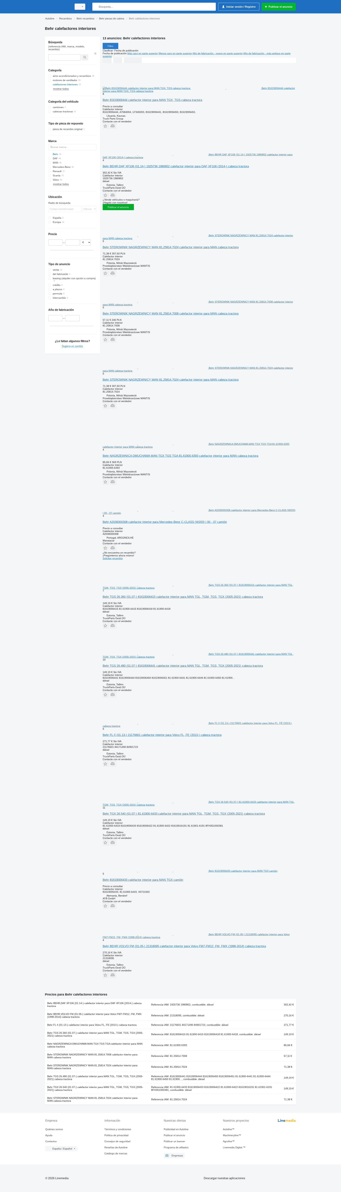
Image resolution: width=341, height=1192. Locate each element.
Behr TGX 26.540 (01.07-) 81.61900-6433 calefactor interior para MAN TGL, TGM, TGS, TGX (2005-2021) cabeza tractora (184, 813)
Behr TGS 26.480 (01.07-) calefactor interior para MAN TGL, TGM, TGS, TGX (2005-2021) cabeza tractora (95, 1078)
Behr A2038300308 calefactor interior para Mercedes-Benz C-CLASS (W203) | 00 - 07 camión (165, 522)
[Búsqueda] (96, 6)
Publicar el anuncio (118, 207)
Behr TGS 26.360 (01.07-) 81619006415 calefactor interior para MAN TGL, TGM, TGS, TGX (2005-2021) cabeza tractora (183, 596)
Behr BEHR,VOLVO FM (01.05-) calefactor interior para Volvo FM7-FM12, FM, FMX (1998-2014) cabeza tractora (94, 1015)
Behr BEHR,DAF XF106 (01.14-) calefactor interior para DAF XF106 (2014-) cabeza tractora (94, 1004)
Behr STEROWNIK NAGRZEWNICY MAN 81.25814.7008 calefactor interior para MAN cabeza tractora (171, 313)
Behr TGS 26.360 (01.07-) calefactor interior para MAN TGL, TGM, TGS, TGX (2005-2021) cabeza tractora (95, 1034)
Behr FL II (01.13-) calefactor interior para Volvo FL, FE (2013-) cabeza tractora (92, 1024)
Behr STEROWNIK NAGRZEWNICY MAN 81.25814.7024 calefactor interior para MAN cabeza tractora (171, 247)
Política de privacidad (116, 1135)
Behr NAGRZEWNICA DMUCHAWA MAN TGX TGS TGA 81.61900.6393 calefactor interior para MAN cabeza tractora (180, 455)
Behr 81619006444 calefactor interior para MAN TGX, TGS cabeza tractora (152, 100)
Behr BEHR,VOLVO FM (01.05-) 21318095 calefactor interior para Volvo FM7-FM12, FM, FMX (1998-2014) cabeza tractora (184, 946)
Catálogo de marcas (115, 1153)
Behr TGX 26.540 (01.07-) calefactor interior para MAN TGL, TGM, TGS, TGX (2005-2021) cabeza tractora (95, 1088)
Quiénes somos (54, 1129)
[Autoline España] (57, 6)
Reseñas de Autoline (116, 1147)
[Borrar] (95, 53)
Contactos (51, 1141)
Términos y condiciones (117, 1129)
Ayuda (48, 1135)
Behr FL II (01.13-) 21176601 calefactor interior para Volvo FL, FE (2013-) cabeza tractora (162, 735)
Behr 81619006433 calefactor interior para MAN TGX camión (143, 880)
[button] (106, 126)
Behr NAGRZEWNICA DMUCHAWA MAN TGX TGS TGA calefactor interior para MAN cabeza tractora (94, 1045)
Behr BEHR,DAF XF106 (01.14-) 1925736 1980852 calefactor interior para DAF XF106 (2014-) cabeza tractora (176, 166)
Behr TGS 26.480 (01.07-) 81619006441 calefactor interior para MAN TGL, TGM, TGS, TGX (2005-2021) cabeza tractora (183, 665)
